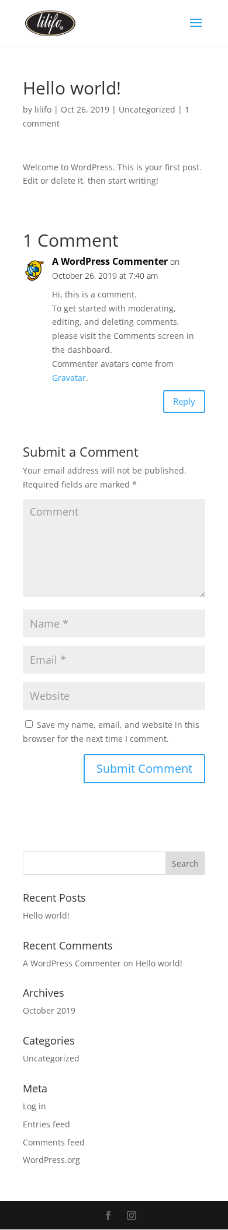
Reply (184, 401)
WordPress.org (51, 1159)
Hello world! (46, 915)
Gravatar (69, 377)
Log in (34, 1106)
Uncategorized (147, 109)
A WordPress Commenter (110, 261)
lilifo (42, 109)
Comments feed (54, 1142)
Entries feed (46, 1124)
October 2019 (49, 1010)
